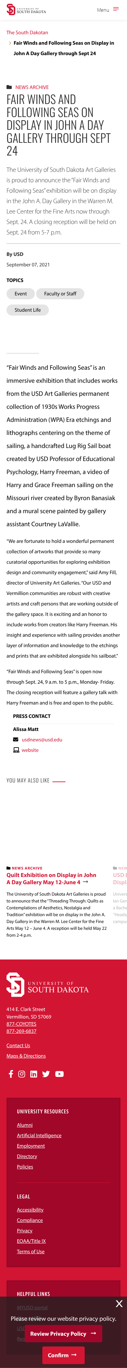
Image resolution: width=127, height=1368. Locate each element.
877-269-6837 (21, 1031)
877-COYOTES (21, 1024)
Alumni (25, 1125)
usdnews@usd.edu (42, 739)
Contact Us (18, 1045)
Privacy (25, 1230)
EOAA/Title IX (31, 1241)
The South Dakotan (27, 32)
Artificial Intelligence (39, 1135)
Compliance (30, 1220)
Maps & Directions (26, 1056)
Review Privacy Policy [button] (58, 1333)
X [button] (119, 1304)
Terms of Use (31, 1251)
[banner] (57, 867)
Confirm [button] (58, 1355)
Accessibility (30, 1210)
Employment (31, 1146)
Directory (27, 1156)
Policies (25, 1167)
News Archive (32, 87)
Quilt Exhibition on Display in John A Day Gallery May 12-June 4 (51, 878)
